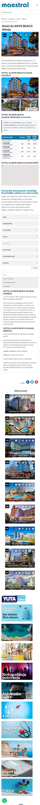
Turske (23, 68)
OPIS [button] (4, 275)
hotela (29, 359)
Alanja (24, 19)
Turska (18, 19)
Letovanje (11, 19)
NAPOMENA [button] (6, 286)
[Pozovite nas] (4, 800)
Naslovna (4, 19)
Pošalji (35, 268)
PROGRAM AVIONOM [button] (9, 282)
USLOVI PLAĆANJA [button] (8, 278)
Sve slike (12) (32, 108)
